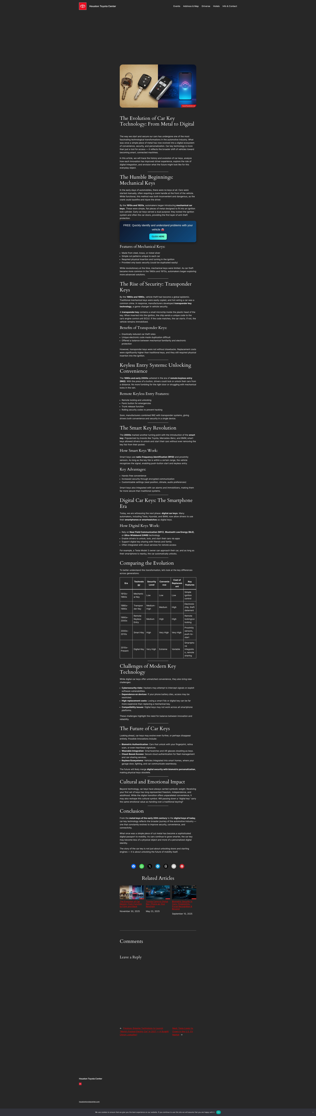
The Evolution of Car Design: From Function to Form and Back (131, 904)
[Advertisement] (158, 32)
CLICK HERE (158, 236)
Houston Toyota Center (102, 6)
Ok (218, 1112)
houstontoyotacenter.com (89, 1102)
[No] (313, 1112)
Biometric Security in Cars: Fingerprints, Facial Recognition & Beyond (182, 905)
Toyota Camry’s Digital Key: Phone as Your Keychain (157, 904)
